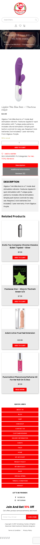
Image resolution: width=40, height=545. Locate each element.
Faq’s (20, 448)
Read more (20, 390)
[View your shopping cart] (24, 26)
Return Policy (20, 467)
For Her (31, 156)
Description (20, 165)
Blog (20, 414)
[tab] (20, 165)
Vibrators (10, 159)
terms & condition (14, 530)
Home (6, 42)
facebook (21, 497)
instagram (21, 500)
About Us (20, 410)
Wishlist (20, 486)
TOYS (4, 159)
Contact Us (20, 429)
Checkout (20, 424)
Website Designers (29, 526)
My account (20, 457)
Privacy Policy (20, 462)
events (20, 443)
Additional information (20, 169)
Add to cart (20, 147)
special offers (20, 476)
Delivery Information (20, 438)
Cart (20, 419)
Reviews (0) (20, 173)
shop (20, 471)
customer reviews (20, 433)
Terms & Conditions (20, 481)
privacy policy (27, 530)
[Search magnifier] (36, 19)
